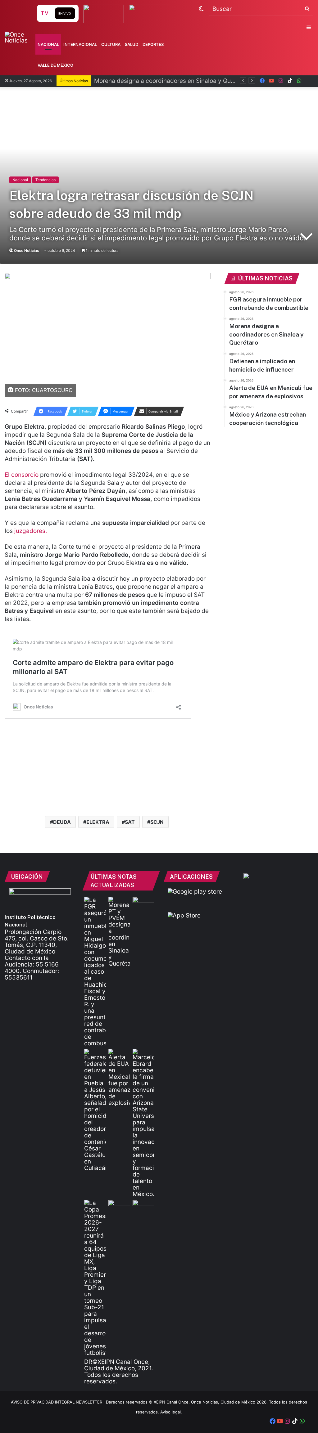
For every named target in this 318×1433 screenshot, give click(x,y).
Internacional (80, 44)
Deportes (153, 44)
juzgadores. (30, 530)
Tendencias (45, 179)
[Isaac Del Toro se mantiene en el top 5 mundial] (143, 1206)
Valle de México (55, 65)
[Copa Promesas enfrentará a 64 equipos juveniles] (95, 1278)
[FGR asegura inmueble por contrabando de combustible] (95, 972)
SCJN (157, 822)
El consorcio (22, 474)
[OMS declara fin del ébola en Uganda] (119, 1206)
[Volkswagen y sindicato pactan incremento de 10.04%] (143, 903)
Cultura (110, 44)
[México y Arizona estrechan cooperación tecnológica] (143, 1123)
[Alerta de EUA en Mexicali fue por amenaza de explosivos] (119, 1077)
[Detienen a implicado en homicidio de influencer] (95, 1110)
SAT (130, 822)
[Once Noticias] (20, 37)
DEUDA (62, 822)
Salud (131, 44)
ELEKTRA (97, 822)
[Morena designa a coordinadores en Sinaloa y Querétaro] (119, 932)
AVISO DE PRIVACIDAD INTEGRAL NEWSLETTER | (58, 1402)
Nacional (48, 44)
